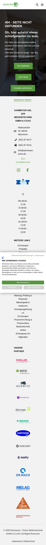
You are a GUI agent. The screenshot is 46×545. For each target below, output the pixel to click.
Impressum (17, 541)
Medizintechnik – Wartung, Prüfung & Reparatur (23, 295)
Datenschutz (29, 541)
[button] (37, 5)
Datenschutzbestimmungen (22, 255)
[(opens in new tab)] (23, 181)
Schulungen (23, 245)
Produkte (23, 249)
